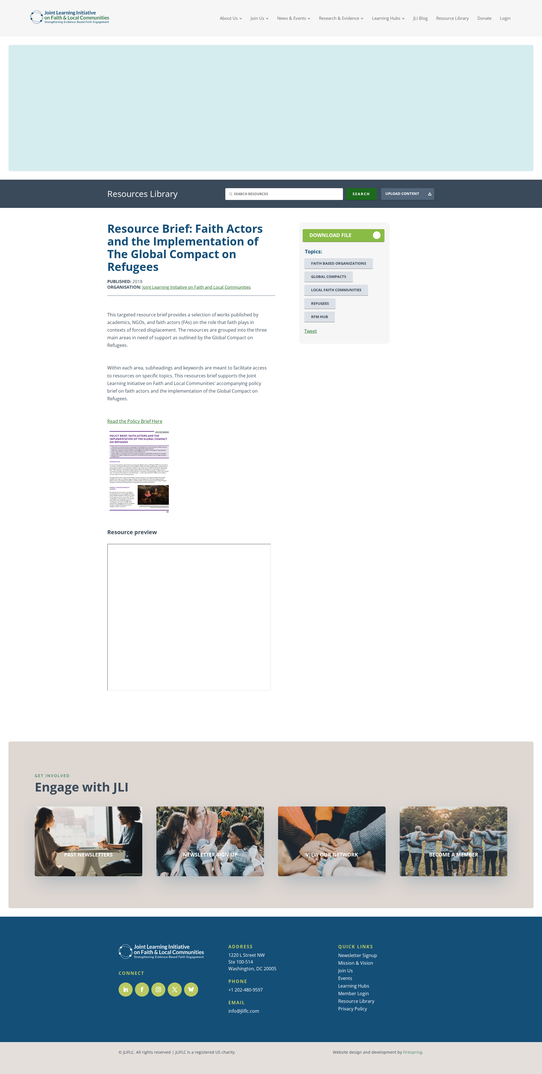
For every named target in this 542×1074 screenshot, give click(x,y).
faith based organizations (338, 263)
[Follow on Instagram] (158, 989)
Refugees (320, 303)
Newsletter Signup (357, 955)
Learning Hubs (353, 986)
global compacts (328, 276)
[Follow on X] (175, 989)
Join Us (345, 971)
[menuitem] (231, 18)
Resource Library (356, 1001)
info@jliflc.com (243, 1011)
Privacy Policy (352, 1009)
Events (345, 978)
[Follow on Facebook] (142, 989)
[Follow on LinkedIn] (126, 989)
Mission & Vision (355, 963)
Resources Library (142, 193)
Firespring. (413, 1052)
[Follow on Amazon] (191, 989)
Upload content (402, 193)
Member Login (353, 993)
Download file (330, 235)
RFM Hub (319, 316)
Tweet (310, 331)
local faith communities (336, 290)
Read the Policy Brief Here (134, 421)
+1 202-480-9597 (245, 990)
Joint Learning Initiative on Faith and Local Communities (196, 287)
